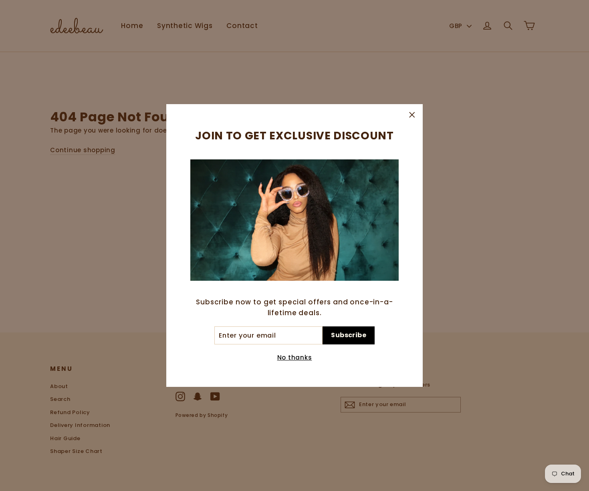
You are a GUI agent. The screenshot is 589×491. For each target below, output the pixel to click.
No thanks (294, 357)
